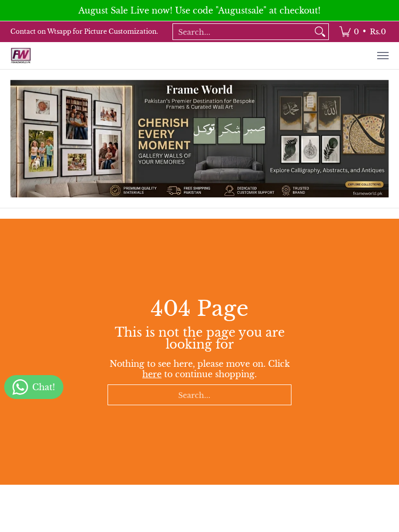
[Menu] (382, 55)
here (152, 374)
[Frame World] (20, 55)
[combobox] (242, 31)
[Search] (320, 31)
